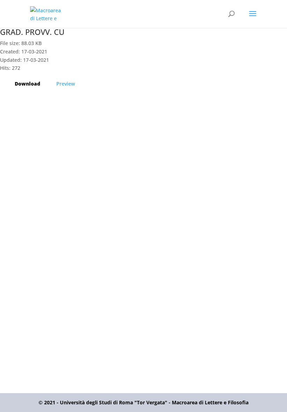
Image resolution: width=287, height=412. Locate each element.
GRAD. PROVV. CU (32, 32)
